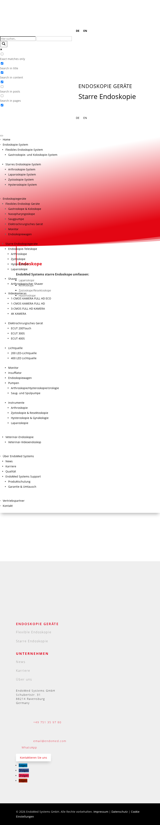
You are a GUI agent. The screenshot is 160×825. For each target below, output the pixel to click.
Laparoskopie (19, 423)
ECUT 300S (18, 333)
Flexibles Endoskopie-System (24, 149)
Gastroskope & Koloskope (24, 209)
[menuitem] (77, 30)
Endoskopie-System (15, 144)
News (9, 461)
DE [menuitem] (77, 31)
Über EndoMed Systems (18, 456)
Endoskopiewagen (20, 234)
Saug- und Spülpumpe (25, 393)
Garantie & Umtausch (22, 486)
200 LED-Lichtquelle (24, 353)
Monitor (13, 229)
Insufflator (15, 373)
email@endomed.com (49, 741)
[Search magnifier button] (3, 44)
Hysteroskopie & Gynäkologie (30, 418)
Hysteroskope (19, 264)
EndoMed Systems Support (23, 476)
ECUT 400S (18, 338)
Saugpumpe (16, 219)
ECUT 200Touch (21, 328)
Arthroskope (19, 254)
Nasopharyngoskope (21, 214)
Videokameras (17, 293)
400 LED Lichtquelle (23, 358)
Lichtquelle (15, 348)
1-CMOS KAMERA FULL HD (28, 303)
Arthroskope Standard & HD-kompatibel (34, 519)
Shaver (12, 279)
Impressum (100, 811)
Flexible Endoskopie (34, 632)
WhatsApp (29, 747)
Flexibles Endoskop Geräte (22, 204)
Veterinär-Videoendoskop (24, 442)
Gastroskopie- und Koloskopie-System (32, 155)
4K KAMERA (18, 313)
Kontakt (8, 506)
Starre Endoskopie (32, 641)
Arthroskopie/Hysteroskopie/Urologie (35, 388)
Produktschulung (19, 481)
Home (6, 139)
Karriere (10, 466)
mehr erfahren (20, 535)
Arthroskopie (19, 408)
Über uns (24, 679)
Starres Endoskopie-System (23, 164)
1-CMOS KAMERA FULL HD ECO (31, 298)
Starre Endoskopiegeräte (21, 244)
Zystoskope (18, 259)
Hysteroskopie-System (22, 184)
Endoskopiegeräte (14, 198)
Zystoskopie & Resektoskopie (29, 413)
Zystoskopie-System (21, 179)
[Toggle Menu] (1, 135)
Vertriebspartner (14, 500)
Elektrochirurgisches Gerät (25, 224)
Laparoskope (19, 269)
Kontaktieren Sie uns (33, 757)
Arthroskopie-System (21, 169)
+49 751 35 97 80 (47, 722)
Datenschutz (120, 811)
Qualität (10, 471)
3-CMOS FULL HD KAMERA (28, 308)
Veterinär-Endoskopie (19, 437)
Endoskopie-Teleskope (22, 249)
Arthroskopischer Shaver (27, 284)
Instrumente (16, 402)
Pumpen (13, 383)
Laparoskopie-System (22, 174)
